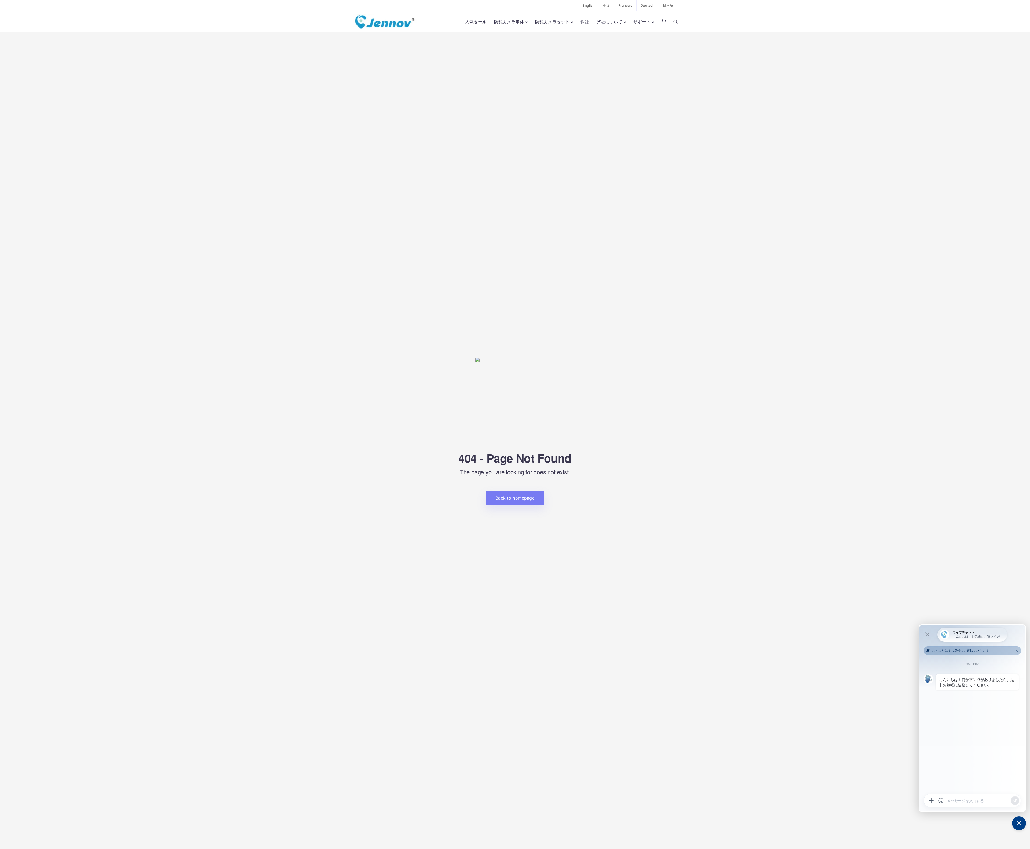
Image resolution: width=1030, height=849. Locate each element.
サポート (641, 21)
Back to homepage (515, 498)
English (589, 5)
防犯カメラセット (552, 21)
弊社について (609, 21)
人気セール (476, 21)
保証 (584, 21)
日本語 (668, 5)
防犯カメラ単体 (509, 21)
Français (625, 5)
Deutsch (647, 5)
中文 (606, 5)
